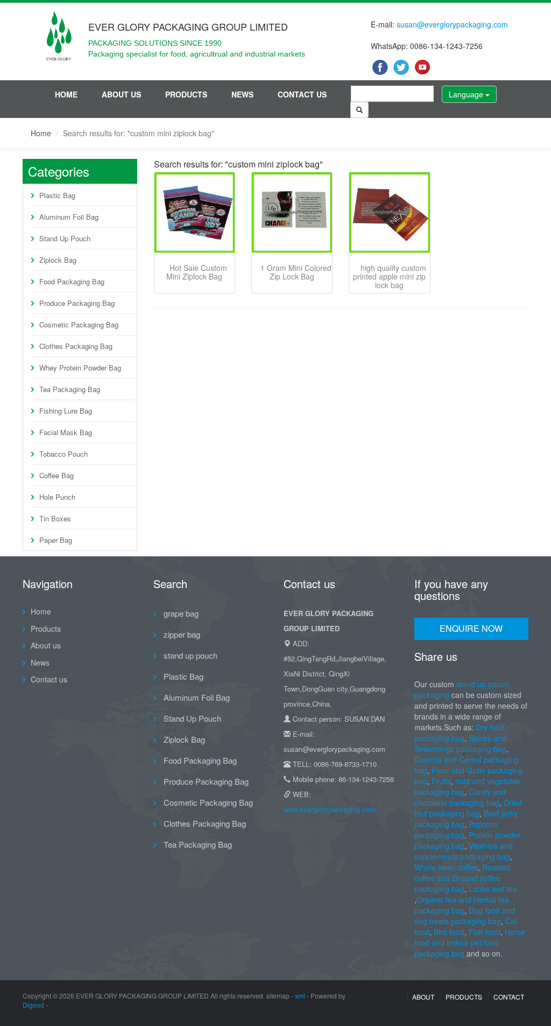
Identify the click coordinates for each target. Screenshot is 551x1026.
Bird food (449, 931)
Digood (33, 1004)
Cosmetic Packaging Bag (78, 324)
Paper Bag (55, 540)
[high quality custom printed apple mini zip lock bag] (389, 212)
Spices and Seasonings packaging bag (460, 743)
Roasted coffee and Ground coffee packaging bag (462, 878)
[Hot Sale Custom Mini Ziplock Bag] (194, 212)
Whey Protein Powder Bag (80, 367)
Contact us (302, 94)
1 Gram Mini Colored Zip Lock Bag (295, 272)
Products (186, 94)
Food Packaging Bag (71, 281)
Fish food (484, 931)
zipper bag (180, 634)
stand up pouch (189, 655)
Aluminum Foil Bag (68, 217)
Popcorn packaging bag (455, 829)
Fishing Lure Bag (65, 411)
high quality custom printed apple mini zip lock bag (389, 276)
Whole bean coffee (446, 867)
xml (300, 995)
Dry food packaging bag (459, 732)
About (423, 996)
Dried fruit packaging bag (468, 808)
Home (66, 94)
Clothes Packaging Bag (75, 346)
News (242, 94)
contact (508, 996)
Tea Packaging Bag (69, 389)
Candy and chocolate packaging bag (460, 797)
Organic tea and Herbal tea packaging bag (461, 905)
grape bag (180, 613)
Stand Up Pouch (64, 238)
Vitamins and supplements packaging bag (463, 851)
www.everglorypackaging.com (330, 809)
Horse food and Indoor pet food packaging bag (469, 942)
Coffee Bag (56, 475)
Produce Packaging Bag (77, 303)
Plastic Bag (57, 195)
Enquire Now (471, 628)
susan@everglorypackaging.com (452, 24)
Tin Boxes (55, 518)
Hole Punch (57, 497)
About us (121, 94)
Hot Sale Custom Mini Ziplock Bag (196, 272)
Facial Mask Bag (65, 432)
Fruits (441, 781)
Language (467, 94)
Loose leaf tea (493, 888)
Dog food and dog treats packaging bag (464, 915)
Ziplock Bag (57, 260)
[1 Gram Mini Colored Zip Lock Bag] (292, 212)
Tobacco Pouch (63, 454)
